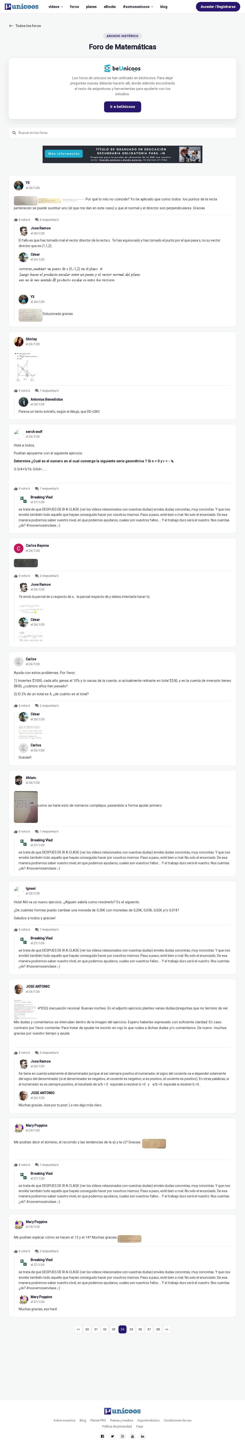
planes (91, 7)
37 (149, 1329)
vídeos (54, 7)
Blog (83, 1420)
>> (166, 1329)
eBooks (110, 7)
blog (163, 7)
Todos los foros (24, 26)
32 (104, 1329)
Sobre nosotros (64, 1420)
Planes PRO (98, 1420)
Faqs (139, 1426)
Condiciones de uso (178, 1420)
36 (140, 1329)
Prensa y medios (121, 1420)
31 (96, 1329)
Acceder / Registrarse (218, 7)
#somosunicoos (136, 7)
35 (131, 1329)
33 (113, 1329)
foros (74, 7)
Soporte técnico (148, 1420)
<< (78, 1329)
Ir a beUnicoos (122, 107)
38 (158, 1329)
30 (87, 1329)
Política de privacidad (117, 1426)
